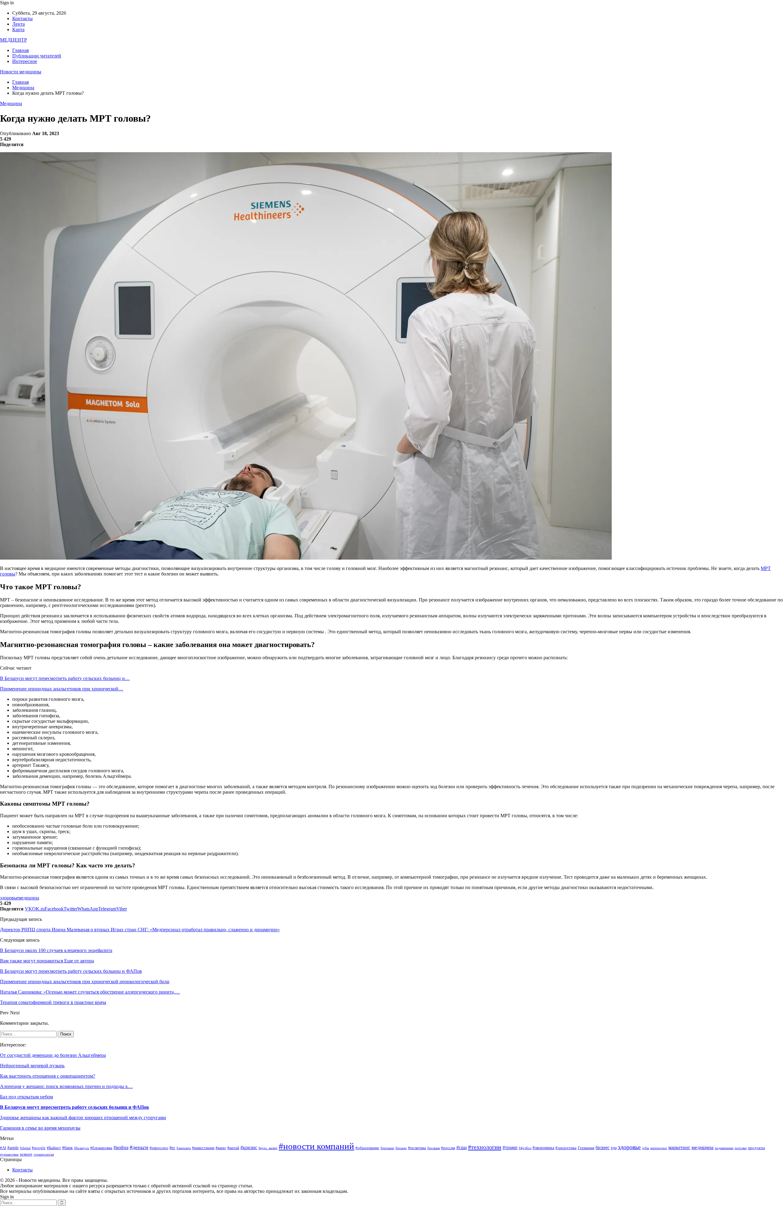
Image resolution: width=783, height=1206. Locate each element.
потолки (741, 1148)
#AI (3, 1148)
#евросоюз (159, 1148)
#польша (433, 1148)
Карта (18, 29)
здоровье (9, 897)
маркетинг (679, 1147)
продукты (756, 1148)
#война (120, 1147)
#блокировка (101, 1148)
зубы (645, 1148)
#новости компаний (316, 1146)
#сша (461, 1147)
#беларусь (81, 1148)
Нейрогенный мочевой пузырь (32, 1065)
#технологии (484, 1147)
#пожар (401, 1148)
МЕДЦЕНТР (13, 39)
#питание (387, 1148)
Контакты (22, 18)
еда (614, 1147)
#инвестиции (203, 1148)
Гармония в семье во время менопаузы (40, 1128)
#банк (67, 1147)
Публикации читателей (36, 55)
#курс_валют (267, 1148)
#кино (221, 1148)
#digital (25, 1148)
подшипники (724, 1148)
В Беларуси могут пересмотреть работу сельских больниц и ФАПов (74, 1107)
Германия (586, 1148)
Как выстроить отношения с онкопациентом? (47, 1076)
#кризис (248, 1147)
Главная (20, 50)
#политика (417, 1148)
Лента (18, 24)
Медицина (11, 103)
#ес (172, 1147)
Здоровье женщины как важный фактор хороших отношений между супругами (83, 1117)
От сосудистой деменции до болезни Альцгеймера (53, 1055)
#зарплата (183, 1148)
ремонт (26, 1154)
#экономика (543, 1147)
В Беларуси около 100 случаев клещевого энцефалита (56, 950)
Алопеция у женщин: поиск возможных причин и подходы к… (66, 1086)
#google (39, 1148)
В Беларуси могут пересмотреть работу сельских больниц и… (65, 678)
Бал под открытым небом (26, 1096)
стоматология (44, 1154)
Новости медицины (20, 71)
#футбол (525, 1148)
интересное (658, 1148)
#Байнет (54, 1148)
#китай (233, 1148)
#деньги (139, 1147)
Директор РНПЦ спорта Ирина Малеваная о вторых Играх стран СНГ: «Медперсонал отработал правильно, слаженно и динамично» (140, 929)
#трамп (510, 1147)
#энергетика (566, 1148)
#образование (367, 1148)
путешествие (9, 1154)
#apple (13, 1147)
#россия (448, 1148)
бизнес (603, 1147)
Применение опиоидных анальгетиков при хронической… (61, 688)
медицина (28, 897)
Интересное (24, 61)
